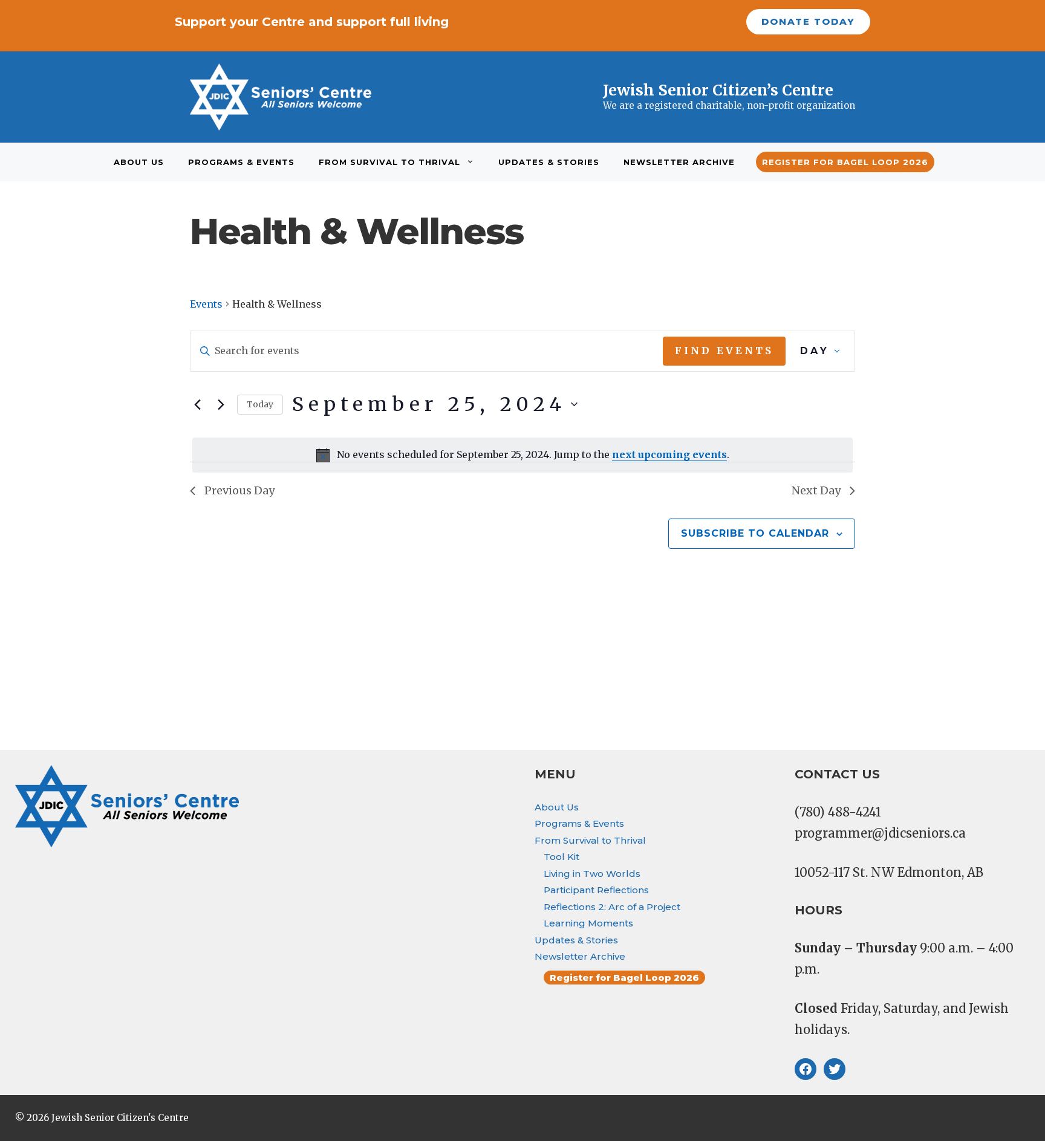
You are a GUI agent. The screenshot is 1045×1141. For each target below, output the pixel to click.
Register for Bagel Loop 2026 (845, 162)
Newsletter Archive (679, 162)
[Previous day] (197, 404)
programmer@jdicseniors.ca (880, 833)
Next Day (816, 490)
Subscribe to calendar (755, 533)
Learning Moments (588, 923)
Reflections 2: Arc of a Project (612, 907)
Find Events (724, 350)
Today (260, 404)
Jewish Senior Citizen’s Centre (718, 90)
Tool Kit (561, 856)
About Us (139, 162)
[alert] (522, 455)
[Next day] (220, 404)
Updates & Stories (548, 162)
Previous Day (239, 490)
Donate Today (808, 21)
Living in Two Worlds (592, 873)
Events (206, 304)
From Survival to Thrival (389, 162)
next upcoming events (669, 454)
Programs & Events (241, 162)
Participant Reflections (596, 890)
